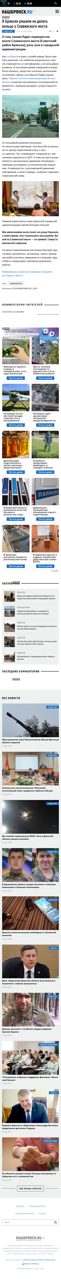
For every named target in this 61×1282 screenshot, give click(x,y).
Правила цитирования (24, 1213)
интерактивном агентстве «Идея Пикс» (39, 1260)
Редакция (20, 1206)
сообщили (12, 56)
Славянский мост (16, 283)
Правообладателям (37, 1206)
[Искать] (55, 1222)
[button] (56, 97)
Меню (57, 11)
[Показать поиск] (55, 3)
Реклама (42, 1213)
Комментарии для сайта (48, 314)
